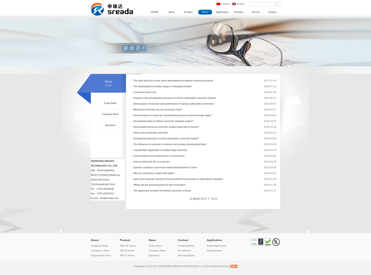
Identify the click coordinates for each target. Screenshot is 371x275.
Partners (238, 12)
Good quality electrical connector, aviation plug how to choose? (166, 127)
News (205, 12)
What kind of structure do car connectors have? (157, 109)
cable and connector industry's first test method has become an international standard (178, 179)
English (241, 4)
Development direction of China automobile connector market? (166, 138)
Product (188, 12)
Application (222, 12)
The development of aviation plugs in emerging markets (162, 86)
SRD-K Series (127, 255)
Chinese (225, 4)
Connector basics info (144, 92)
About (171, 12)
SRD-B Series (127, 250)
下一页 (210, 198)
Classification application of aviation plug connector (160, 150)
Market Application (216, 246)
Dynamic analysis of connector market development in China (165, 167)
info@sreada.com (109, 198)
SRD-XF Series (128, 246)
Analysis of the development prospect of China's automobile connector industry (174, 98)
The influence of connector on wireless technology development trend (169, 144)
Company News (110, 114)
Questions (110, 125)
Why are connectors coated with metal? (153, 173)
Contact (272, 12)
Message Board (186, 255)
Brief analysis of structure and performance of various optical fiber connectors (173, 103)
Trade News (110, 103)
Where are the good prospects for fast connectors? (159, 185)
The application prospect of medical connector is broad (162, 190)
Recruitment (184, 250)
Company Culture (100, 250)
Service (256, 12)
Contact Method (186, 246)
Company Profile (99, 246)
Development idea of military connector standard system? (163, 121)
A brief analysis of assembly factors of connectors (159, 156)
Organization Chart (101, 255)
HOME (155, 12)
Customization (214, 250)
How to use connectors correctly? (150, 132)
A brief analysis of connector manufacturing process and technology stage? (172, 115)
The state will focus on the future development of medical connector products (173, 80)
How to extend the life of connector (151, 161)
